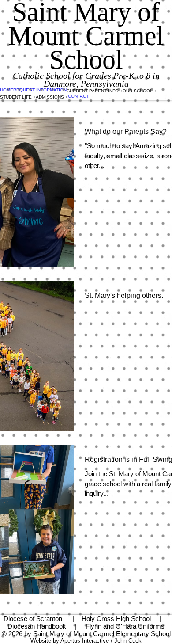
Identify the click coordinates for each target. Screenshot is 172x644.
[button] (95, 91)
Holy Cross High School (116, 618)
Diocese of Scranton (33, 618)
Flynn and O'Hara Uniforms (125, 626)
